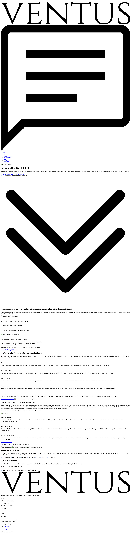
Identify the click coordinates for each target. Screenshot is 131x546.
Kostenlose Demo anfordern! (17, 174)
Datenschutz (7, 526)
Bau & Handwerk (8, 156)
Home (5, 154)
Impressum (6, 527)
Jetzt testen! (3, 152)
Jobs (5, 159)
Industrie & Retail (8, 157)
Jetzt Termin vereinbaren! (7, 469)
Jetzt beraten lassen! (5, 174)
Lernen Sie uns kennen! (6, 442)
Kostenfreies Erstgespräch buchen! (9, 350)
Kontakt (6, 160)
